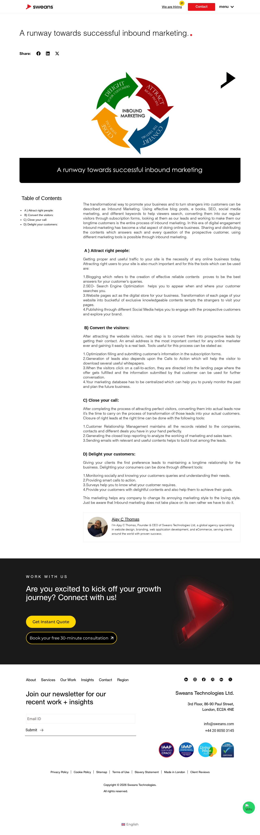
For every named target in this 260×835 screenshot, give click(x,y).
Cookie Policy (82, 772)
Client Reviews (200, 772)
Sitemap (101, 772)
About (31, 679)
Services (48, 679)
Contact (105, 679)
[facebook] (205, 679)
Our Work (68, 679)
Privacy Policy (59, 772)
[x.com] (231, 679)
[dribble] (214, 679)
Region (123, 679)
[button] (172, 6)
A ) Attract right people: (39, 210)
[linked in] (187, 679)
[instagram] (196, 679)
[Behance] (222, 679)
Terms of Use (120, 772)
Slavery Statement (147, 772)
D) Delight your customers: (41, 224)
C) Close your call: (35, 219)
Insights (87, 679)
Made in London (174, 772)
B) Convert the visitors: (39, 215)
